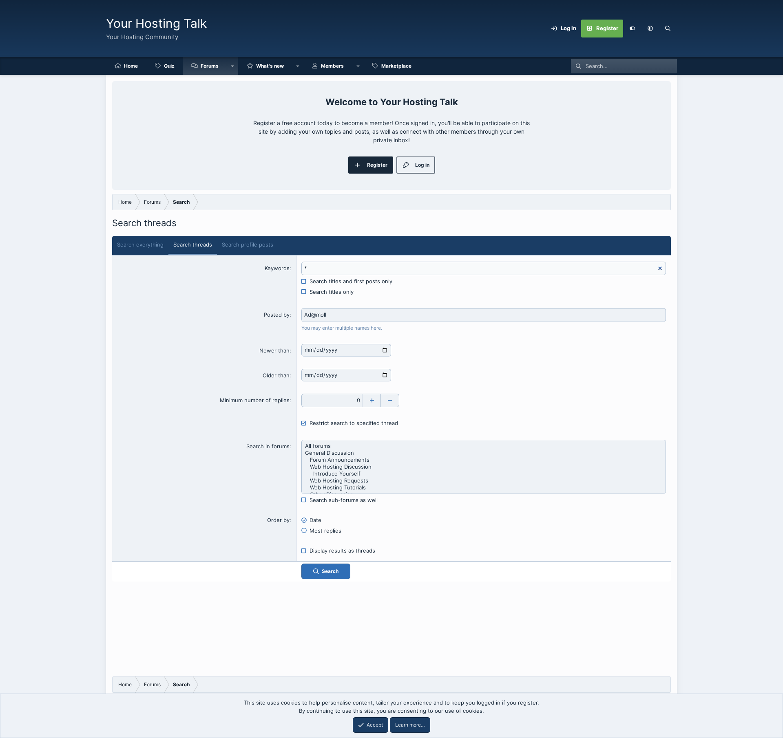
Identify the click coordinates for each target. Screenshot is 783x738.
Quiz (169, 66)
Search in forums (268, 446)
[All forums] (483, 446)
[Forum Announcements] (483, 459)
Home (131, 66)
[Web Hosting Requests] (483, 480)
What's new (270, 66)
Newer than (274, 350)
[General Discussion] (483, 452)
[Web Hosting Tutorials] (483, 487)
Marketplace (396, 66)
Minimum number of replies (255, 400)
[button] (650, 28)
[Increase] (372, 401)
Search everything (140, 244)
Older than (276, 375)
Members (332, 66)
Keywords (277, 268)
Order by (278, 520)
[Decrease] (390, 401)
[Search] (668, 28)
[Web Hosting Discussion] (483, 466)
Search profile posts (247, 244)
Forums (210, 66)
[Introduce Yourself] (483, 473)
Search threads (192, 244)
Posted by (277, 314)
